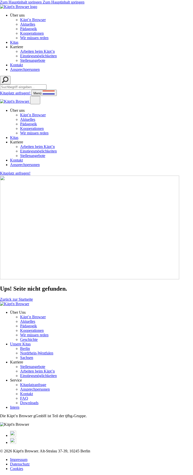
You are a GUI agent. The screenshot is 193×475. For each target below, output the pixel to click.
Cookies (16, 468)
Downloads (29, 403)
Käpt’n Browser (33, 20)
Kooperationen (32, 33)
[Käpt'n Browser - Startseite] (18, 7)
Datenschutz (20, 464)
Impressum (18, 459)
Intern (14, 407)
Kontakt (16, 65)
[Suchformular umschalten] (5, 80)
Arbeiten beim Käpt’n (37, 51)
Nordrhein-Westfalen (36, 353)
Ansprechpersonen (25, 69)
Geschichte (29, 339)
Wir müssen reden (34, 38)
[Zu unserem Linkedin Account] (13, 442)
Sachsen (26, 357)
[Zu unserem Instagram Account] (13, 435)
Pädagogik (28, 29)
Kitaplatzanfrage (33, 385)
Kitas (14, 42)
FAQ (24, 398)
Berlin (25, 348)
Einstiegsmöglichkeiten (38, 56)
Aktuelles (27, 24)
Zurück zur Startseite (16, 299)
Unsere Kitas (20, 344)
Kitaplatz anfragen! (15, 93)
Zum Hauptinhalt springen (42, 2)
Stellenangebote (32, 60)
